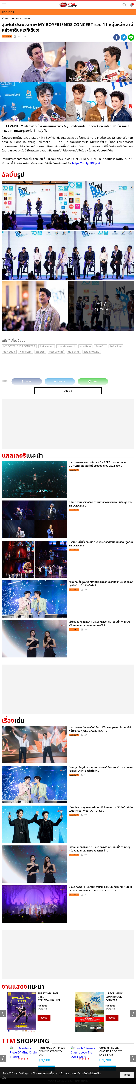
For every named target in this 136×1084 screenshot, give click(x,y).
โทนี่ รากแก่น (46, 346)
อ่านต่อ (68, 391)
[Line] (131, 37)
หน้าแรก (5, 18)
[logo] (68, 4)
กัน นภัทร (100, 346)
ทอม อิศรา (85, 346)
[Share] (116, 37)
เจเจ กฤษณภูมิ (91, 352)
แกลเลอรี (28, 18)
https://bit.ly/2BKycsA (86, 163)
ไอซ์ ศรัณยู (116, 346)
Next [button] (133, 1013)
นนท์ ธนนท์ (9, 352)
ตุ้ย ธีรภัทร (74, 352)
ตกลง (127, 1075)
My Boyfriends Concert (19, 346)
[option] (34, 1012)
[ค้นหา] (124, 5)
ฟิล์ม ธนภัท (26, 352)
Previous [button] (3, 1013)
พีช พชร (40, 352)
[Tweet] (124, 37)
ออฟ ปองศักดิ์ (56, 352)
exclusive (16, 18)
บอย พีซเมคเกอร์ (66, 346)
